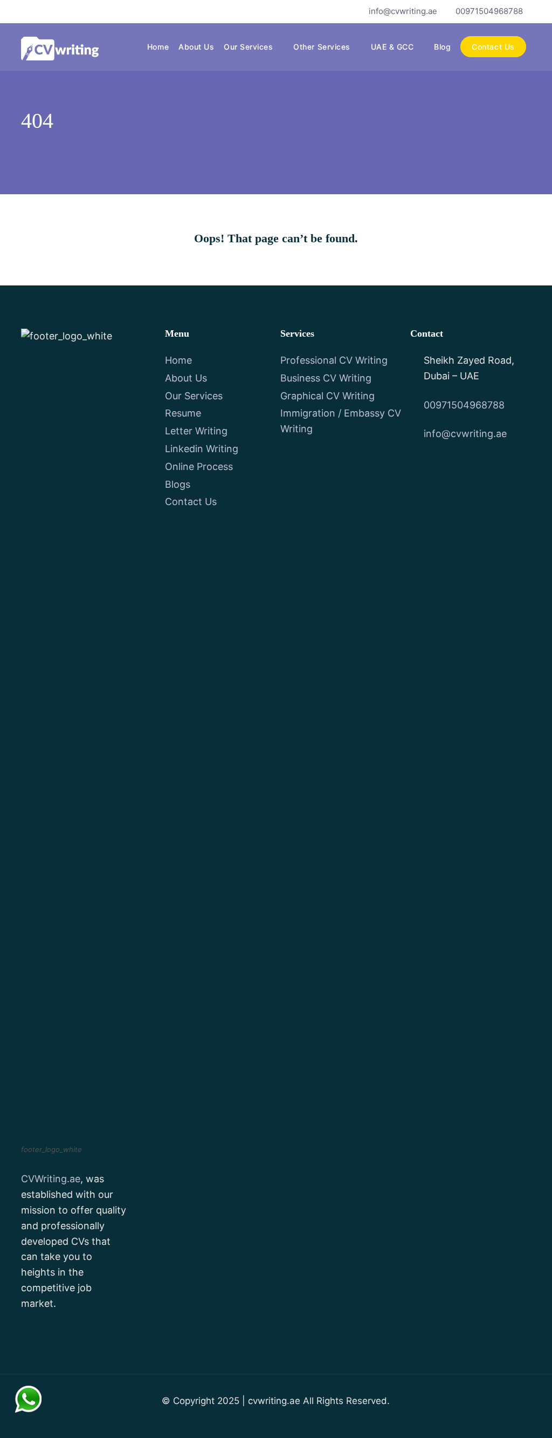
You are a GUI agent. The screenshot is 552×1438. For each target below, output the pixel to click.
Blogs (177, 484)
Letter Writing (196, 431)
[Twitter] (46, 11)
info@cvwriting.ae (403, 11)
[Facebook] (28, 11)
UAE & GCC (392, 46)
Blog (442, 46)
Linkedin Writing (201, 448)
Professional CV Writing (334, 360)
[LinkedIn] (83, 11)
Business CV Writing (325, 378)
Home (158, 46)
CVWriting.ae (50, 1178)
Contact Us (493, 46)
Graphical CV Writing (327, 395)
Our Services (248, 46)
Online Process (199, 466)
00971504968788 (489, 11)
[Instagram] (101, 11)
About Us (196, 46)
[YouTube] (64, 11)
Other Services (321, 46)
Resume (183, 413)
